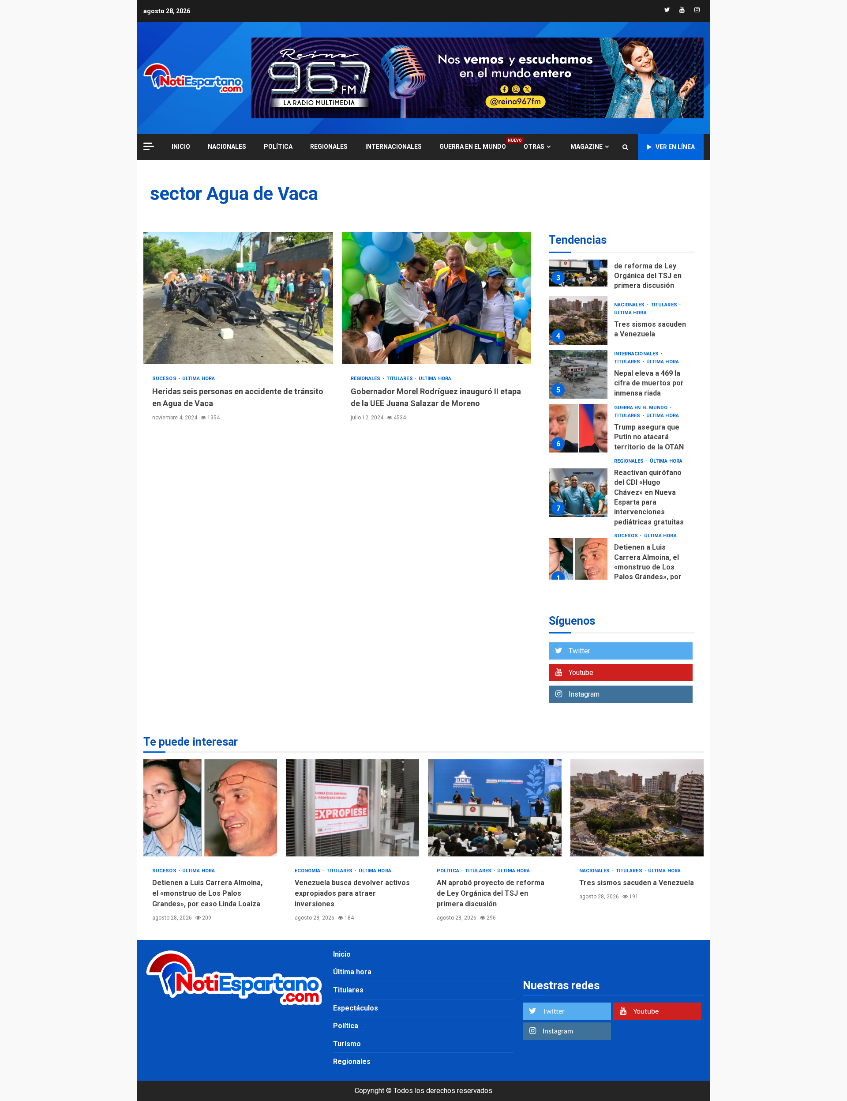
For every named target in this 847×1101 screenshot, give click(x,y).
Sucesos (165, 378)
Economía (308, 870)
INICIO (181, 146)
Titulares (400, 378)
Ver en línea (675, 147)
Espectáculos (355, 1008)
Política (278, 146)
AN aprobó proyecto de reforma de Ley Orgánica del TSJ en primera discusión (578, 262)
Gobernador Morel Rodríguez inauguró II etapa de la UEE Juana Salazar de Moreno (437, 298)
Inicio (342, 954)
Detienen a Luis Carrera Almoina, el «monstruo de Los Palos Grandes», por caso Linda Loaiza (578, 562)
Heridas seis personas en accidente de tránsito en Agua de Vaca (238, 298)
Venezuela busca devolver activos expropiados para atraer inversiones (353, 807)
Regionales (329, 146)
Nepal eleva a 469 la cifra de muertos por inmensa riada (578, 374)
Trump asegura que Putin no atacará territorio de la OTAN (578, 428)
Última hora (198, 378)
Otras (534, 146)
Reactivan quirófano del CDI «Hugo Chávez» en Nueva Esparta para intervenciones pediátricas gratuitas (578, 492)
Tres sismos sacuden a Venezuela (578, 320)
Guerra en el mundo (472, 146)
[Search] (625, 147)
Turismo (347, 1044)
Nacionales (227, 146)
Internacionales (393, 146)
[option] (622, 264)
